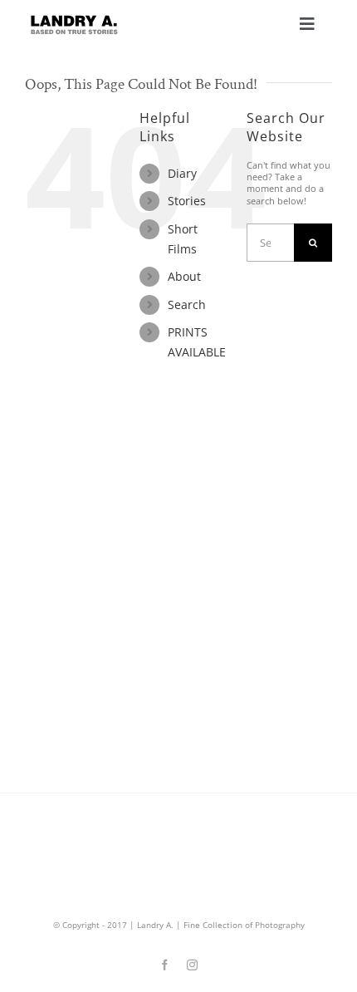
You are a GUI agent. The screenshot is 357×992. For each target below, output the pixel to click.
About (184, 276)
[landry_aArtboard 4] (74, 19)
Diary (182, 173)
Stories (187, 201)
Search (187, 304)
